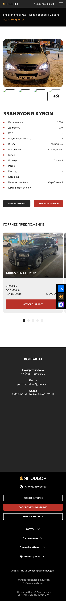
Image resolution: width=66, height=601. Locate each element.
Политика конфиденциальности (33, 579)
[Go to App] (61, 296)
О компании (30, 538)
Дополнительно (30, 556)
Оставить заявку (33, 304)
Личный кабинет (30, 547)
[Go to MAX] (61, 304)
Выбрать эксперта (33, 516)
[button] (24, 320)
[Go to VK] (61, 288)
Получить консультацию (33, 507)
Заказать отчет (17, 203)
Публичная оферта (33, 583)
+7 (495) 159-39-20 (43, 4)
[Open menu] (61, 4)
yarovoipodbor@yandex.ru (33, 384)
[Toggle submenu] (38, 529)
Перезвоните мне (33, 498)
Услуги (30, 528)
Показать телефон (48, 203)
